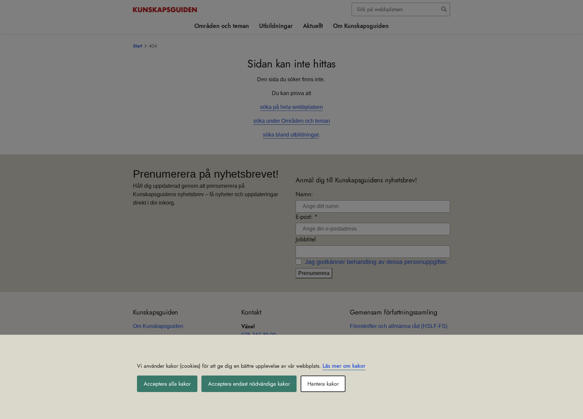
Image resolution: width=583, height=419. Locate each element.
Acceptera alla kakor (167, 384)
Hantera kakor (323, 384)
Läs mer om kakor (344, 366)
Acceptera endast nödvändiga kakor (249, 384)
